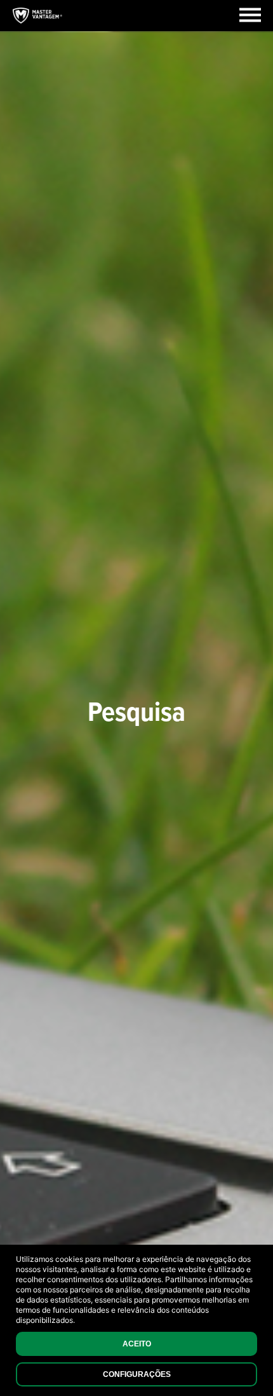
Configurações (137, 1374)
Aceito (137, 1343)
